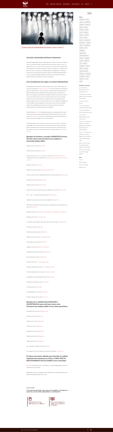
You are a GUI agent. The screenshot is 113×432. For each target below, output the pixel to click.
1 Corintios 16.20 (48, 212)
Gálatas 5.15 (40, 316)
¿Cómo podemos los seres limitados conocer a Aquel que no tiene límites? (85, 96)
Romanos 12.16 (42, 184)
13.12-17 (46, 88)
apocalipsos (87, 22)
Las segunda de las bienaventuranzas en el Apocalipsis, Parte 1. (84, 89)
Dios (81, 32)
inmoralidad (87, 45)
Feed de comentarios (83, 164)
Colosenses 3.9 (42, 257)
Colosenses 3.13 (46, 237)
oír (81, 63)
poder (81, 68)
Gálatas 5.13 (40, 227)
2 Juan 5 (28, 159)
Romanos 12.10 (59, 155)
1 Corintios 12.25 (62, 222)
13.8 (64, 155)
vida (81, 81)
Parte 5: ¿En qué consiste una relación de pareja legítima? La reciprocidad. (84, 145)
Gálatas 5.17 (29, 365)
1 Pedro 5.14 (63, 212)
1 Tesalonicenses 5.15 (49, 271)
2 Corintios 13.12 (56, 212)
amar (87, 19)
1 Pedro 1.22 (50, 157)
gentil (81, 37)
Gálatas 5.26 (39, 326)
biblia (81, 27)
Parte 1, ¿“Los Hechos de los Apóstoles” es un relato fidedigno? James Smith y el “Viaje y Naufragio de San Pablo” (85, 136)
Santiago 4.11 (41, 336)
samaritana (88, 73)
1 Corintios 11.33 (41, 217)
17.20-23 (28, 131)
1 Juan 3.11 (56, 157)
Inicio (47, 4)
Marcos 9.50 (42, 145)
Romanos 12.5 (44, 169)
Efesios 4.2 (39, 237)
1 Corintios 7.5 (60, 351)
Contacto (87, 4)
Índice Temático (66, 4)
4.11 (64, 157)
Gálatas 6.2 (44, 231)
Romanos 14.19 (61, 189)
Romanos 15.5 (53, 194)
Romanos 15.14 (32, 207)
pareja (87, 65)
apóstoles (82, 24)
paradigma (82, 65)
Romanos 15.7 (55, 199)
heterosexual (87, 40)
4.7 (62, 157)
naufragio (87, 58)
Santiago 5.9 (40, 341)
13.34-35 (50, 88)
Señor (87, 76)
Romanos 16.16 (41, 212)
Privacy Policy (34, 429)
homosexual (82, 42)
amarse (81, 22)
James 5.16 (45, 281)
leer (86, 47)
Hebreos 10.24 (50, 277)
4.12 (66, 157)
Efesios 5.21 (40, 247)
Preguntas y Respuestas (55, 4)
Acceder (81, 159)
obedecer (86, 60)
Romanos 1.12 (38, 164)
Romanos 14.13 (44, 311)
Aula (82, 4)
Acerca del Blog (75, 4)
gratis (85, 37)
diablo (86, 29)
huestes (88, 42)
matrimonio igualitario (84, 55)
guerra (81, 40)
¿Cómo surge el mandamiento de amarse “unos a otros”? (42, 47)
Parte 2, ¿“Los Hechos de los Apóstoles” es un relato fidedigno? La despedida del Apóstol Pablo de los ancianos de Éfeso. (85, 125)
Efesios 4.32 (43, 241)
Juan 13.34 (39, 155)
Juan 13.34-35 (63, 129)
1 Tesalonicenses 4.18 (43, 261)
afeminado (82, 19)
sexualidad (82, 76)
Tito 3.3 (47, 346)
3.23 (60, 157)
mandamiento (83, 53)
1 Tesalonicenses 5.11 (49, 267)
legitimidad (82, 50)
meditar (81, 58)
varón (86, 78)
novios (81, 60)
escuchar (86, 32)
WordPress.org (82, 167)
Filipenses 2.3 (47, 251)
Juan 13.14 (42, 150)
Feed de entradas (83, 162)
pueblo (86, 68)
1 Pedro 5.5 (45, 247)
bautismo (88, 24)
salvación (82, 73)
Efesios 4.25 (50, 169)
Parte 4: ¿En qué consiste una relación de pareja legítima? (84, 151)
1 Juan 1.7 (45, 297)
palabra (85, 63)
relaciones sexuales (84, 71)
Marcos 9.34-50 (37, 112)
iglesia (81, 45)
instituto (82, 47)
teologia (82, 78)
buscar (86, 27)
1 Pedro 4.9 (44, 291)
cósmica (82, 29)
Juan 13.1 (41, 88)
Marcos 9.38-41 (34, 116)
